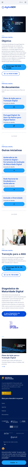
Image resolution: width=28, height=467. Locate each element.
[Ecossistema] (25, 2)
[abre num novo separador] (7, 378)
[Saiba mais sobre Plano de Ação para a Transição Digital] (14, 107)
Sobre (3, 403)
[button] (3, 2)
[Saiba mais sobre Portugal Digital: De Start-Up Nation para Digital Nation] (14, 126)
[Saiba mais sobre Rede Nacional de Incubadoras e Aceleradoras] (14, 190)
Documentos (5, 414)
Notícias (4, 411)
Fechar (12, 462)
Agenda (4, 407)
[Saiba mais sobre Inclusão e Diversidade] (14, 204)
